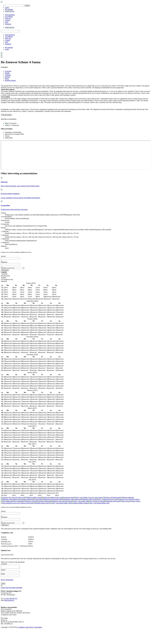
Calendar (8, 75)
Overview (8, 71)
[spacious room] (68, 497)
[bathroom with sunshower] (10, 499)
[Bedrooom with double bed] (52, 499)
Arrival (3, 256)
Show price (5, 270)
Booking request (10, 80)
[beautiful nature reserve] (41, 503)
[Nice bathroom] (6, 501)
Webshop (8, 24)
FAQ (6, 22)
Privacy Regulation (7, 580)
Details (7, 73)
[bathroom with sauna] (112, 501)
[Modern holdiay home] (33, 497)
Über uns (8, 18)
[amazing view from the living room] (13, 497)
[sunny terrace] (125, 501)
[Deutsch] (6, 11)
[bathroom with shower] (58, 501)
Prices (7, 78)
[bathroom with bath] (30, 501)
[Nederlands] (9, 11)
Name (3, 570)
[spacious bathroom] (26, 499)
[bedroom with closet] (88, 499)
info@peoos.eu (9, 600)
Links (27, 627)
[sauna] (69, 501)
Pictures (7, 77)
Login (7, 7)
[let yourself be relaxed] (97, 501)
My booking (9, 9)
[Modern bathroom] (127, 497)
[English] (12, 11)
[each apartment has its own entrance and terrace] (17, 503)
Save (3, 583)
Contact (7, 20)
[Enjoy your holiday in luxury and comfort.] (88, 497)
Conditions (21, 627)
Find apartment (10, 15)
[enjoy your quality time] (80, 501)
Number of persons (7, 268)
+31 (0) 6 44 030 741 (10, 598)
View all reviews (6, 115)
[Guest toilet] (37, 499)
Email (3, 574)
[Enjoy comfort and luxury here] (106, 499)
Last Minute (9, 16)
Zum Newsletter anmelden (13, 587)
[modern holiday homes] (79, 503)
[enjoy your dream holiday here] (60, 503)
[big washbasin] (17, 501)
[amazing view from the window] (128, 499)
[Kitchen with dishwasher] (112, 497)
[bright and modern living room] (52, 497)
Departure (4, 262)
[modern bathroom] (43, 501)
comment (4, 564)
